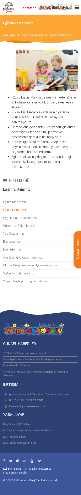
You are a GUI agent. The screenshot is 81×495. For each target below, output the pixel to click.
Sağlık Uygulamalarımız (19, 273)
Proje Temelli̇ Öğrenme (16, 365)
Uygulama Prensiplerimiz (20, 218)
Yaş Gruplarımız (14, 233)
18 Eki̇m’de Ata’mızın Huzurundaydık (25, 353)
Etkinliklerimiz (12, 249)
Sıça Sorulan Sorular (15, 472)
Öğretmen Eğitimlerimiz (19, 226)
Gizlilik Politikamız (40, 468)
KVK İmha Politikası (14, 436)
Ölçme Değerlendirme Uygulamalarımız (30, 265)
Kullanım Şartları (12, 468)
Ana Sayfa (9, 35)
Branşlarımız (11, 241)
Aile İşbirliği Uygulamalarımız (22, 257)
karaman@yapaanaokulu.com (27, 406)
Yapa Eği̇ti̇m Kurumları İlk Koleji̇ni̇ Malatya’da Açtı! (32, 359)
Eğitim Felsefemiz (15, 210)
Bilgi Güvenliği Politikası (17, 424)
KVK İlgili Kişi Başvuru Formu (20, 442)
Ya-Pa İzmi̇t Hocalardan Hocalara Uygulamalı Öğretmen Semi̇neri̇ (36, 373)
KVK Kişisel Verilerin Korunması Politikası (27, 430)
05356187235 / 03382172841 (26, 400)
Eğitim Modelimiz (15, 202)
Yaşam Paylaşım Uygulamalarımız (26, 281)
